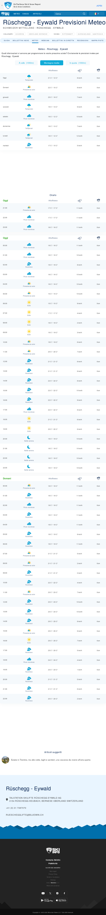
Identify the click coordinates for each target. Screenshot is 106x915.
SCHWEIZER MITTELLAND (18, 27)
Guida (7, 40)
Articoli (37, 13)
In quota (78, 62)
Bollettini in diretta (63, 40)
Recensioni (83, 40)
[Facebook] (64, 893)
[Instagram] (57, 893)
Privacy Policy (53, 874)
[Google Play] (47, 900)
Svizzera (20, 34)
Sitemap (53, 880)
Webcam (45, 40)
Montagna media (51, 62)
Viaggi (25, 13)
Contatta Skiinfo (53, 860)
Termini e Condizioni (53, 877)
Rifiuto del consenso (53, 886)
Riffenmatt (67, 34)
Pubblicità (52, 863)
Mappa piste (98, 40)
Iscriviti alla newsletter (53, 868)
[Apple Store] (61, 900)
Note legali (53, 871)
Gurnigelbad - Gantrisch (90, 34)
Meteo (17, 13)
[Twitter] (50, 893)
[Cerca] (84, 14)
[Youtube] (43, 893)
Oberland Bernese (38, 34)
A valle (26, 62)
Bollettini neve (21, 40)
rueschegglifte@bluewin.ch (25, 814)
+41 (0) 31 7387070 (16, 807)
